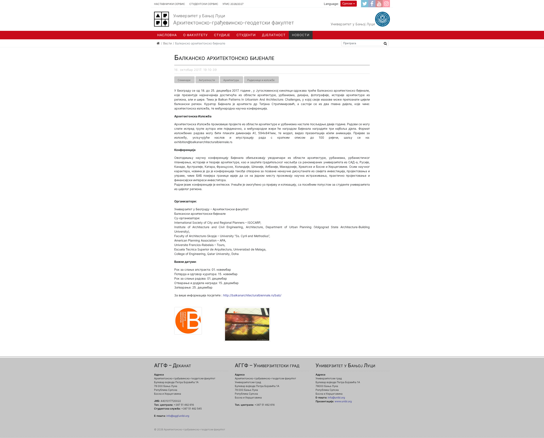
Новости (300, 35)
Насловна (167, 35)
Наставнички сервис (169, 4)
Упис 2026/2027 (233, 4)
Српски (347, 3)
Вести (167, 43)
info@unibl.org (336, 397)
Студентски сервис (203, 4)
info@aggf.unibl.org (177, 415)
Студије (222, 35)
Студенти (246, 35)
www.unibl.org (343, 401)
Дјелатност (274, 35)
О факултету (195, 35)
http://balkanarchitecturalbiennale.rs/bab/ (252, 295)
